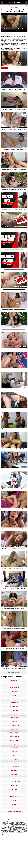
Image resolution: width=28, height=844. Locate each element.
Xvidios (3, 828)
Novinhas (6, 5)
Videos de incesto (11, 820)
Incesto (2, 5)
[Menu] (2, 2)
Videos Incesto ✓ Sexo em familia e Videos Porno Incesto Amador (16, 840)
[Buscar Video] (26, 2)
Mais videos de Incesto (14, 672)
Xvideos (20, 828)
